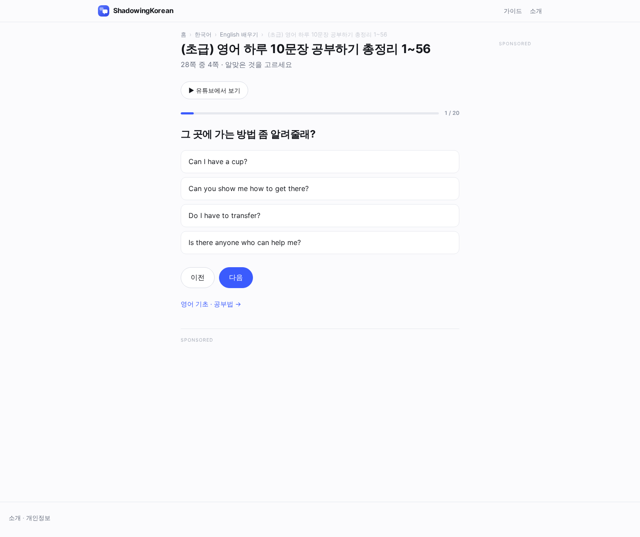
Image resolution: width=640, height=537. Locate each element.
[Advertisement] (320, 409)
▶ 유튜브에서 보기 (214, 90)
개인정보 (38, 517)
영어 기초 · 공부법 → (211, 304)
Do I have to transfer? (224, 215)
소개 (536, 10)
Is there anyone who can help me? (245, 242)
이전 (198, 277)
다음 (236, 277)
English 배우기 (239, 34)
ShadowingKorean (143, 10)
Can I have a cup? (218, 161)
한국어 (203, 34)
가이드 (513, 10)
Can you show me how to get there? (249, 188)
